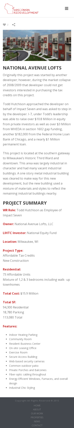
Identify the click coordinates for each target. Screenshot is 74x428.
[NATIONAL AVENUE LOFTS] (37, 45)
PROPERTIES (37, 417)
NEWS (37, 421)
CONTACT (37, 425)
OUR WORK (37, 413)
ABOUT (37, 409)
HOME (37, 405)
